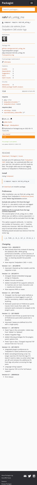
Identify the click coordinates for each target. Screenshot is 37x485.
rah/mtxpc (7, 110)
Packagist (7, 3)
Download (5, 156)
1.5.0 (4, 137)
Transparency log (8, 55)
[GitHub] (33, 476)
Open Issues (6, 78)
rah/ (5, 17)
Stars (4, 76)
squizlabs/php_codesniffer (13, 112)
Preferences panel (27, 196)
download (7, 187)
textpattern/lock (9, 104)
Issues (21, 156)
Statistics (4, 481)
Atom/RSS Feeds (6, 478)
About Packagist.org (7, 475)
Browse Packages (7, 484)
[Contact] (25, 476)
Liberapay (7, 62)
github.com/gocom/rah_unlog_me (13, 48)
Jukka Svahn (8, 122)
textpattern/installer (11, 102)
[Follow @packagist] (29, 476)
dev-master (6, 134)
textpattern (15, 125)
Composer (9, 176)
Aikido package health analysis (12, 87)
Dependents (6, 71)
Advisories (5, 85)
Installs (4, 69)
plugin (7, 125)
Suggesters (6, 73)
